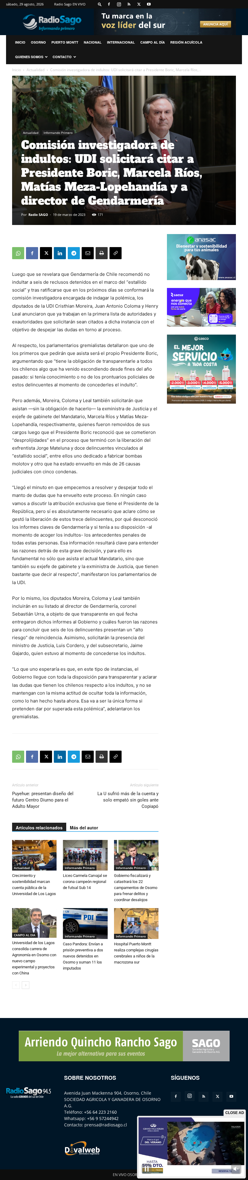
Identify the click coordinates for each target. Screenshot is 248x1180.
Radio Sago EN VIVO (70, 4)
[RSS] (128, 4)
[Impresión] (102, 253)
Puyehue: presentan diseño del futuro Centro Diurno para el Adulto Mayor (42, 800)
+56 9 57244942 (103, 1118)
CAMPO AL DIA (24, 935)
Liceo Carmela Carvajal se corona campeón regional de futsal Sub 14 (85, 881)
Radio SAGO (38, 214)
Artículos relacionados (39, 828)
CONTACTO (62, 57)
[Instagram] (118, 4)
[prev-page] (16, 985)
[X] (138, 4)
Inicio (16, 69)
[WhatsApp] (18, 253)
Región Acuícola (186, 42)
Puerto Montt (64, 42)
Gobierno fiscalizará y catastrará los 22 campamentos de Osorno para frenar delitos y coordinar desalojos (135, 887)
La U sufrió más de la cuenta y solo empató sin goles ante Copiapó (127, 800)
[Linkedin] (60, 253)
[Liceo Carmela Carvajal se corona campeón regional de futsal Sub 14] (85, 855)
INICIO (20, 42)
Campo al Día (152, 42)
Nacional (93, 42)
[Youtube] (148, 4)
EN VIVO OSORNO (127, 1174)
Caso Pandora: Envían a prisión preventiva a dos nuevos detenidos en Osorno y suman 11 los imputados (83, 956)
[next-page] (25, 985)
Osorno (38, 42)
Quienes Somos (29, 57)
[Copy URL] (115, 253)
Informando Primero (58, 133)
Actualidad (35, 69)
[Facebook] (108, 4)
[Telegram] (74, 253)
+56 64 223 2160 (100, 1112)
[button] (99, 4)
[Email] (88, 253)
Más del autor (84, 828)
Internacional (121, 42)
